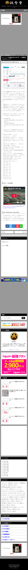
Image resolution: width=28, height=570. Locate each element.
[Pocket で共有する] (17, 226)
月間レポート (19, 499)
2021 (5, 469)
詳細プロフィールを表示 (14, 349)
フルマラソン (21, 493)
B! (14, 226)
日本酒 (9, 509)
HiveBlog (22, 483)
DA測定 (16, 483)
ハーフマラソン (12, 493)
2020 (5, 471)
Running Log (16, 62)
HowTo (4, 485)
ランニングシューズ (13, 495)
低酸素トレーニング (18, 507)
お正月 (11, 489)
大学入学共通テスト (7, 507)
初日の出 (18, 501)
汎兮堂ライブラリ (6, 511)
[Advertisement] (14, 39)
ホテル (4, 495)
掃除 (13, 505)
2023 (5, 466)
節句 (3, 505)
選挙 (8, 505)
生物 (21, 503)
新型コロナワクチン (13, 503)
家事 (11, 497)
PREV (4, 232)
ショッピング (11, 491)
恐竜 (12, 499)
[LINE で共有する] (21, 226)
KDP (15, 485)
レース (22, 495)
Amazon (4, 483)
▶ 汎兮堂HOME (6, 519)
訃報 (14, 511)
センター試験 (19, 491)
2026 (5, 461)
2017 (5, 475)
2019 (5, 472)
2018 (5, 474)
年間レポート (15, 509)
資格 (3, 501)
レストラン (5, 497)
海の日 (23, 497)
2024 (5, 464)
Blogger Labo (16, 566)
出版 (8, 501)
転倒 (3, 509)
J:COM (10, 485)
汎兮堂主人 (14, 341)
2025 (5, 463)
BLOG (10, 483)
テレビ (4, 493)
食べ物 (4, 503)
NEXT (24, 232)
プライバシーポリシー (14, 567)
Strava (19, 487)
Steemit (13, 487)
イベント (5, 489)
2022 (5, 467)
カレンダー (18, 489)
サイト (4, 491)
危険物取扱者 (5, 499)
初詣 (13, 501)
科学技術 (16, 497)
